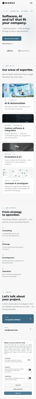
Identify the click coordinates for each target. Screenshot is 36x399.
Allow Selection (18, 389)
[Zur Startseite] (8, 3)
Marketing (8, 376)
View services (6, 43)
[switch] (29, 360)
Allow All (18, 393)
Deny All (18, 385)
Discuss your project (12, 38)
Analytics (7, 367)
